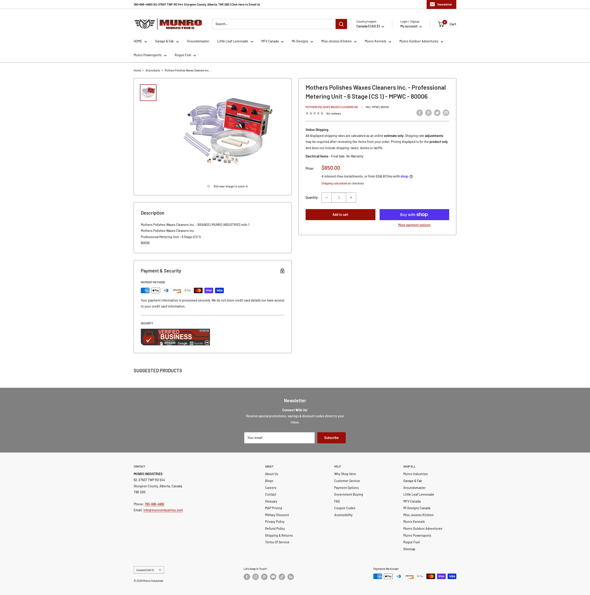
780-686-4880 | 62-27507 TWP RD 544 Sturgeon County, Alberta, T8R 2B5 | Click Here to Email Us (197, 4)
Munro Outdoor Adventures (418, 41)
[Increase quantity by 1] (351, 197)
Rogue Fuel (183, 55)
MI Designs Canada (416, 508)
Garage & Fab (164, 41)
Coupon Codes (344, 508)
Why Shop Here (345, 474)
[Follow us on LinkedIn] (290, 577)
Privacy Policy (275, 522)
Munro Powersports (148, 55)
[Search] (341, 24)
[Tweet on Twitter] (437, 113)
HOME (138, 41)
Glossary (271, 501)
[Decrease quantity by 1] (326, 197)
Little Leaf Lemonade (232, 41)
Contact (270, 494)
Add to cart (340, 214)
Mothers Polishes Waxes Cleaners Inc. (332, 107)
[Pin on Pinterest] (428, 113)
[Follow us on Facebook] (247, 577)
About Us (271, 474)
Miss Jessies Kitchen (336, 41)
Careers (270, 488)
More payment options (414, 225)
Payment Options (346, 488)
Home (137, 70)
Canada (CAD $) (145, 569)
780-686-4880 (154, 504)
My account (409, 26)
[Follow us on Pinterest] (264, 577)
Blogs (269, 481)
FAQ (337, 501)
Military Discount (277, 515)
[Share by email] (446, 113)
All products (152, 70)
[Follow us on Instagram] (255, 577)
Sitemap (409, 549)
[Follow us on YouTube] (273, 577)
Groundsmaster (198, 41)
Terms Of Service (277, 542)
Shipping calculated (334, 183)
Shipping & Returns (279, 535)
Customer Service (347, 481)
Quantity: (312, 197)
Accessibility (343, 515)
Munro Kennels (375, 41)
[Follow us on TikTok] (282, 577)
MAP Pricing (273, 508)
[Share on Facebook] (419, 113)
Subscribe (331, 438)
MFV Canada (270, 41)
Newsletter (444, 4)
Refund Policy (275, 528)
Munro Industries (415, 474)
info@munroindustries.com (163, 510)
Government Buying (348, 494)
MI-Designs (300, 41)
